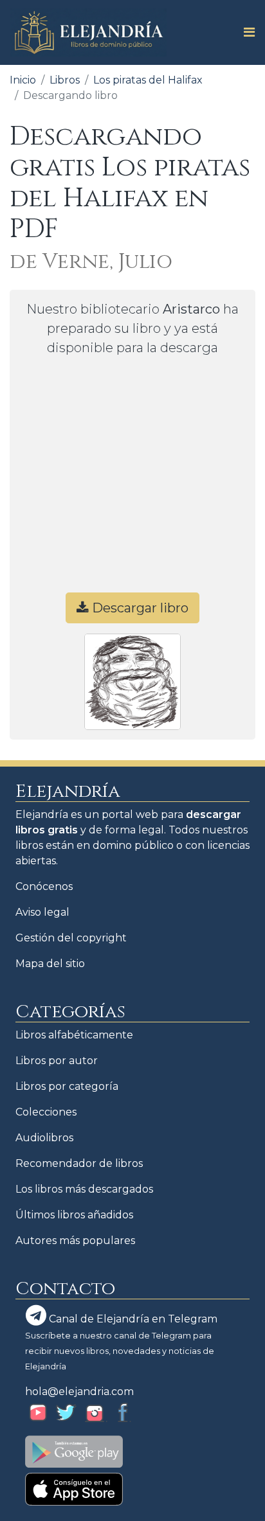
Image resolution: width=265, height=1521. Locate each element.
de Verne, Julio (91, 262)
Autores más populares (75, 1240)
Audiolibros (44, 1138)
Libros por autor (56, 1060)
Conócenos (44, 886)
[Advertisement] (132, 480)
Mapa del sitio (50, 963)
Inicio (23, 80)
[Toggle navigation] (245, 32)
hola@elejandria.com (79, 1391)
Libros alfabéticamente (74, 1035)
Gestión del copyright (71, 938)
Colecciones (46, 1112)
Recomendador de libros (79, 1163)
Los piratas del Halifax (148, 80)
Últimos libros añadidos (74, 1215)
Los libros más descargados (84, 1189)
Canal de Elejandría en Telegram (131, 1319)
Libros (65, 80)
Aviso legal (42, 912)
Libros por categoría (66, 1086)
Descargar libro (138, 608)
